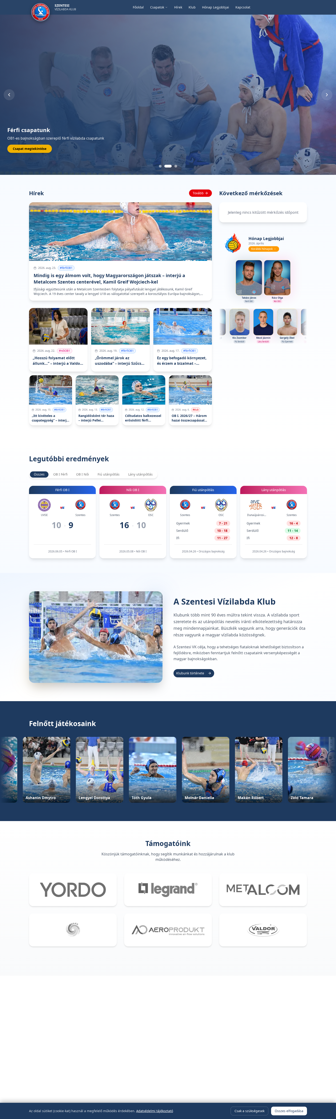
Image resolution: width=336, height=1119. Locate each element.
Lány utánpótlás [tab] (140, 474)
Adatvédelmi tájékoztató (154, 1111)
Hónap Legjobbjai (215, 7)
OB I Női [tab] (82, 474)
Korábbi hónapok (262, 249)
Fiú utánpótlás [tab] (109, 474)
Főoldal (138, 7)
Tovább (198, 193)
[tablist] (93, 474)
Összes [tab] (39, 474)
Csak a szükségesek (249, 1111)
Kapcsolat (242, 7)
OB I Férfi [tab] (60, 474)
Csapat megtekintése (29, 148)
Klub (192, 7)
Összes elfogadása (289, 1111)
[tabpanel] (168, 522)
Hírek (178, 7)
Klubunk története (190, 673)
